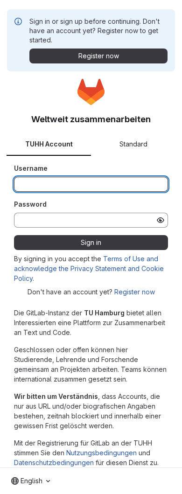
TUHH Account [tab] (49, 144)
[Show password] (160, 220)
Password (30, 204)
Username (31, 168)
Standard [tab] (133, 144)
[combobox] (30, 481)
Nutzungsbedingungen (101, 453)
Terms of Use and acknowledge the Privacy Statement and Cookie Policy (89, 268)
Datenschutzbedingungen (54, 462)
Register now (134, 292)
